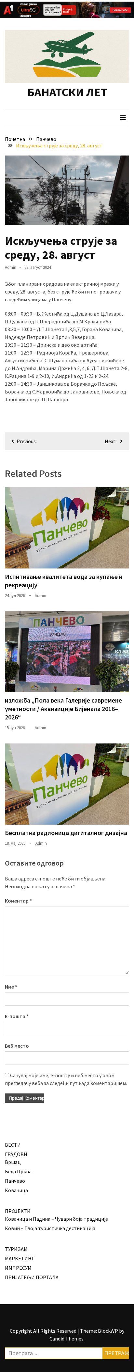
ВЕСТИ (13, 1144)
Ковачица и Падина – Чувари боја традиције (56, 1219)
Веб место (17, 1045)
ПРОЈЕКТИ (18, 1211)
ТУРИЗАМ (16, 1249)
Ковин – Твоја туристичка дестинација (50, 1228)
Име (11, 986)
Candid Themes (66, 1338)
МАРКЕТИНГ (19, 1258)
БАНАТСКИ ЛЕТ (67, 92)
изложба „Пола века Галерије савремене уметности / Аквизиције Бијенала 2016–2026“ (63, 708)
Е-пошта (17, 1016)
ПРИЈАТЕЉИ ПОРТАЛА (32, 1277)
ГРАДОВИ (16, 1154)
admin (10, 267)
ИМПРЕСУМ (18, 1268)
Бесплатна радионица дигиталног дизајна (66, 833)
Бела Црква (18, 1171)
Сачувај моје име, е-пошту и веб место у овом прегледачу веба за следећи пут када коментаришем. (66, 1079)
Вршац (13, 1162)
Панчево (15, 1181)
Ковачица (16, 1190)
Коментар (18, 900)
